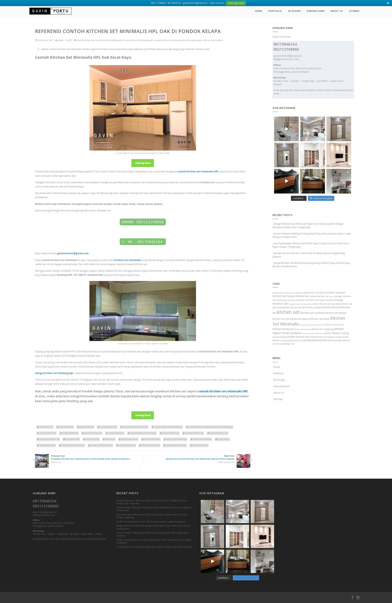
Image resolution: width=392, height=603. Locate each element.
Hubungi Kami (315, 10)
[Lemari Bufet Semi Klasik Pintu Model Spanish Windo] (312, 155)
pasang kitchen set (127, 445)
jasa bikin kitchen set (194, 433)
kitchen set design (152, 439)
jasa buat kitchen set (219, 433)
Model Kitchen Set (47, 445)
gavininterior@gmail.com (287, 56)
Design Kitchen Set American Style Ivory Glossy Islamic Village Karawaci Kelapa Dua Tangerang (308, 225)
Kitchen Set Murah (283, 329)
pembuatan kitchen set (176, 445)
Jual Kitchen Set (92, 439)
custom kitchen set (48, 433)
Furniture (292, 300)
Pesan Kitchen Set (200, 445)
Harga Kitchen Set (116, 433)
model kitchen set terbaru (73, 445)
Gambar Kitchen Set (93, 433)
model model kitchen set (101, 445)
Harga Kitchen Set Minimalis (300, 304)
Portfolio (275, 10)
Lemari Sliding (280, 336)
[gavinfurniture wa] (142, 242)
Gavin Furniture (326, 300)
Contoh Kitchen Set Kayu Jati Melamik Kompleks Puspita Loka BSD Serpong (154, 546)
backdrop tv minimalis (294, 293)
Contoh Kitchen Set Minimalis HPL (138, 40)
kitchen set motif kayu (334, 325)
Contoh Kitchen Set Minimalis (108, 40)
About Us (337, 10)
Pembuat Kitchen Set (151, 445)
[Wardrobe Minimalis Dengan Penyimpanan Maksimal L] (338, 129)
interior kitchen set (171, 433)
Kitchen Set (209, 40)
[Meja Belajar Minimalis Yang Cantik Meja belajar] (338, 181)
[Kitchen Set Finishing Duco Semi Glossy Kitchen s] (286, 129)
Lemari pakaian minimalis (312, 333)
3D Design (294, 10)
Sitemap (354, 10)
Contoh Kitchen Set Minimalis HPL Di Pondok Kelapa (178, 40)
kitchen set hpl (281, 318)
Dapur (331, 296)
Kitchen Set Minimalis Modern (311, 325)
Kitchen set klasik (320, 318)
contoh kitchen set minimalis (135, 427)
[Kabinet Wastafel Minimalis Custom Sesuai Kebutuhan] (286, 181)
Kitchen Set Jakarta (299, 318)
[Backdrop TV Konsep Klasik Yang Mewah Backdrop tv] (338, 155)
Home (258, 10)
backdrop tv (278, 292)
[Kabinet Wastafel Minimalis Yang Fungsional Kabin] (312, 181)
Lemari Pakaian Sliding (336, 333)
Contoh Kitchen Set (108, 427)
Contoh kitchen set (85, 40)
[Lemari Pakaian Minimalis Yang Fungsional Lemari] (286, 155)
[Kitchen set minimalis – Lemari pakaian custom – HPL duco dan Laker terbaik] (50, 15)
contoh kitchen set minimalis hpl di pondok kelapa (210, 427)
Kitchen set (56, 462)
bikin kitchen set (66, 427)
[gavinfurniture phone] (142, 222)
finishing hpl (282, 300)
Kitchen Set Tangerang (322, 329)
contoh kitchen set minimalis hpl (168, 427)
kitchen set (110, 439)
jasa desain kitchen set (49, 439)
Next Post (200, 457)
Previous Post (90, 457)
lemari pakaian (291, 333)
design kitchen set (70, 433)
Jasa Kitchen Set (72, 439)
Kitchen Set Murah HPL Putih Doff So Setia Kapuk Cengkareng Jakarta (150, 521)
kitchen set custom (130, 439)
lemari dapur (223, 439)
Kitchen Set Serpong (302, 329)
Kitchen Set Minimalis (202, 439)
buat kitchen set (87, 427)
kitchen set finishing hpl (177, 439)
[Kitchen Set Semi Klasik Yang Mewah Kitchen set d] (312, 129)
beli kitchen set (46, 427)
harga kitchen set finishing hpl (143, 433)
